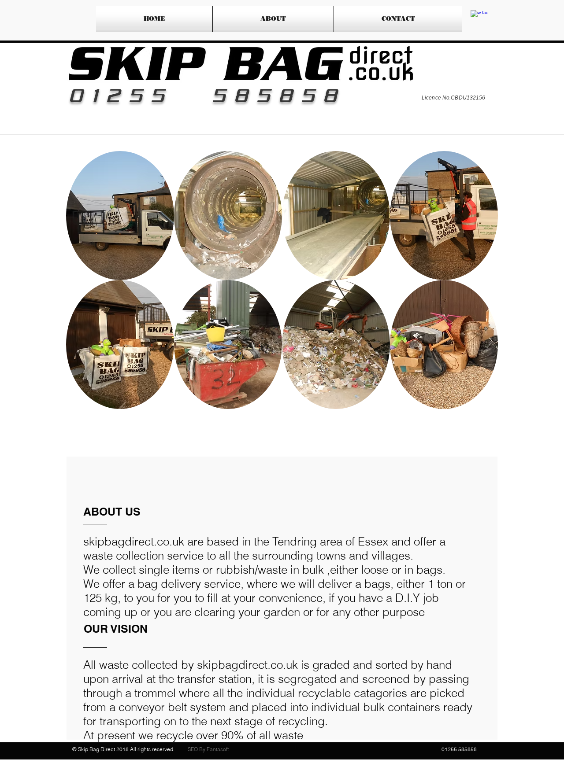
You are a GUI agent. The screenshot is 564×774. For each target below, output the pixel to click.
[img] (120, 215)
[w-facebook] (479, 19)
